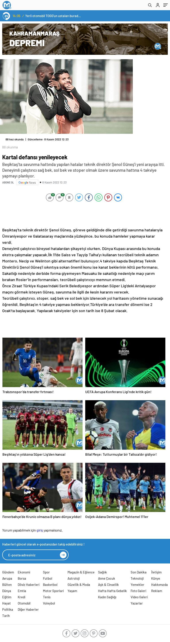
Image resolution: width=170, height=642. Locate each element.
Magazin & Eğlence (81, 572)
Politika (7, 609)
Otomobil (24, 603)
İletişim (156, 572)
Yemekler (137, 585)
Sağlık (102, 572)
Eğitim (6, 597)
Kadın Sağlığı (107, 597)
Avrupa (7, 578)
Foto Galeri (138, 591)
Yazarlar (137, 603)
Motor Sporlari (53, 591)
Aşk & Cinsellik (108, 585)
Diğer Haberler (28, 609)
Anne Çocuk (106, 578)
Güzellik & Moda (79, 585)
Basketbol (50, 585)
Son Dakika (139, 572)
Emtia (22, 591)
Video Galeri (139, 597)
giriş (40, 530)
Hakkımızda (159, 585)
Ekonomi (24, 572)
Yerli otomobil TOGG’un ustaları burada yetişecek (53, 16)
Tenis (46, 597)
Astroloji (74, 578)
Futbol (47, 578)
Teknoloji (137, 578)
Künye (155, 578)
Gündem (8, 572)
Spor (46, 572)
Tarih (6, 616)
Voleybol (49, 603)
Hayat (6, 603)
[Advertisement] (83, 214)
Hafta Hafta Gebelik (112, 591)
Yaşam (72, 591)
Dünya (6, 591)
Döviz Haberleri (28, 585)
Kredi (21, 597)
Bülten (7, 585)
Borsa (22, 578)
